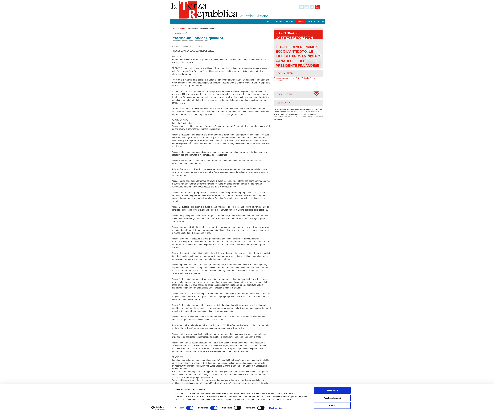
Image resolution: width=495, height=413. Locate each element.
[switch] (213, 408)
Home (268, 22)
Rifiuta (332, 405)
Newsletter (310, 22)
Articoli (321, 22)
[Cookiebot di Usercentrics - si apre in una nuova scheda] (158, 408)
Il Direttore (278, 22)
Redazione (289, 22)
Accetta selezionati (332, 398)
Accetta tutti (332, 390)
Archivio (300, 22)
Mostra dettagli (276, 408)
